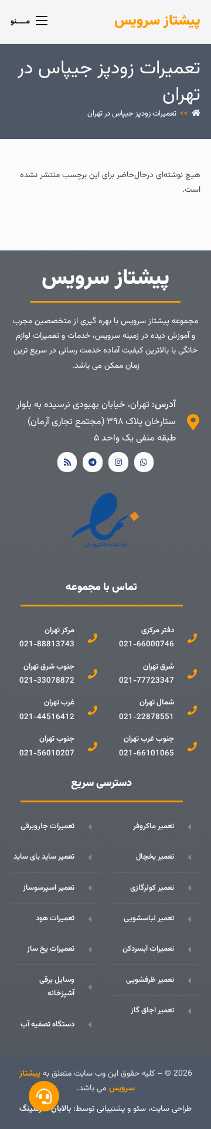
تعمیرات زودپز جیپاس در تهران (131, 114)
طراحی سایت (171, 1109)
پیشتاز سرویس (157, 21)
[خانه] (196, 114)
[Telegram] (93, 462)
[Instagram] (118, 462)
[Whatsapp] (144, 462)
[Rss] (67, 462)
